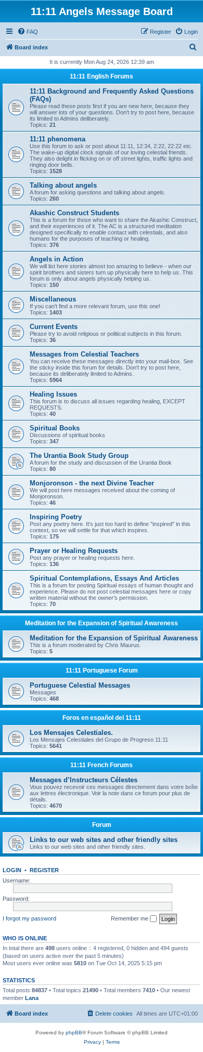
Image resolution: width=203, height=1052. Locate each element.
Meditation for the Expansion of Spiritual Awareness (101, 623)
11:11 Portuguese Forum (102, 670)
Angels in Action (56, 259)
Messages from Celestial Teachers (84, 354)
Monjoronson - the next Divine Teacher (92, 483)
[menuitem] (27, 31)
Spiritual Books (55, 428)
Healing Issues (53, 394)
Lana (32, 998)
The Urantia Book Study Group (79, 455)
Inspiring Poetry (56, 517)
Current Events (54, 327)
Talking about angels (63, 185)
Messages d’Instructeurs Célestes (83, 780)
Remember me (130, 918)
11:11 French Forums (101, 765)
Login (12, 870)
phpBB (74, 1032)
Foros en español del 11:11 (101, 717)
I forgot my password (29, 918)
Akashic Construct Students (74, 213)
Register (44, 870)
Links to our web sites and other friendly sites (103, 840)
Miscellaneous (53, 299)
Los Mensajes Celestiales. (71, 733)
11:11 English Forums (101, 76)
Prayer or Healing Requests (74, 551)
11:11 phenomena (57, 139)
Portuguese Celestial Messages (80, 685)
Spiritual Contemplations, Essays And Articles (104, 578)
